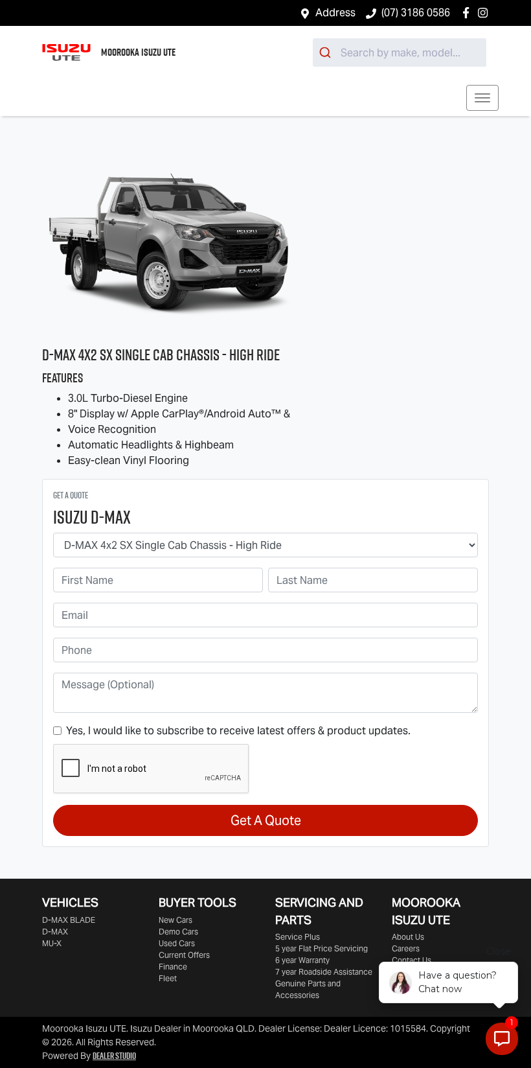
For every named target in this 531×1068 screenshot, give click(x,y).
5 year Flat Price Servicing (321, 948)
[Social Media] (468, 12)
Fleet (168, 978)
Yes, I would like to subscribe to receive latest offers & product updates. (238, 730)
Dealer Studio (114, 1055)
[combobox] (399, 52)
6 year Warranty (302, 960)
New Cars (175, 920)
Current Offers (184, 955)
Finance (173, 966)
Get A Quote (266, 820)
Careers (406, 948)
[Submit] (327, 52)
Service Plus (297, 937)
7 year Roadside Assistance (323, 972)
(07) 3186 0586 (415, 12)
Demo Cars (178, 931)
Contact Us (411, 960)
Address (335, 12)
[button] (482, 98)
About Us (408, 937)
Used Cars (177, 943)
